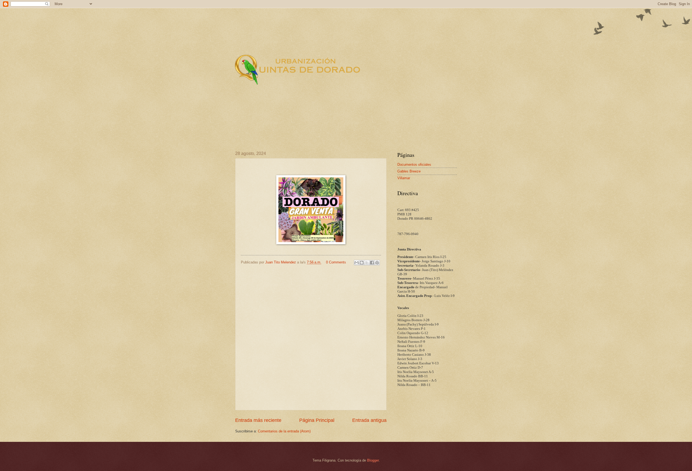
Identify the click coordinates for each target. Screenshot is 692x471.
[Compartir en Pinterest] (377, 262)
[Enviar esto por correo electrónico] (356, 262)
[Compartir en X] (367, 262)
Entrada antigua (369, 420)
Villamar (403, 178)
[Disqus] (311, 337)
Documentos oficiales (414, 164)
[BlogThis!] (361, 262)
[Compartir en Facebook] (372, 262)
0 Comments (336, 262)
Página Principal (316, 420)
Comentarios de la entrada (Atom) (284, 431)
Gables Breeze (409, 171)
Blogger (373, 460)
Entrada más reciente (258, 420)
